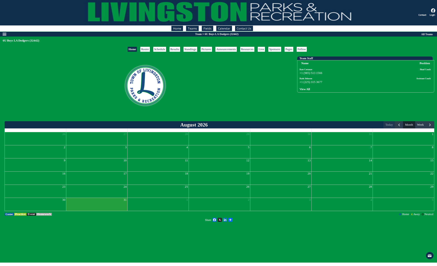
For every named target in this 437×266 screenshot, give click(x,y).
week (420, 124)
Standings (190, 49)
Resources (247, 49)
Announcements (226, 49)
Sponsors (274, 49)
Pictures (206, 49)
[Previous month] (399, 124)
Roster (145, 49)
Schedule (159, 49)
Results (174, 49)
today (389, 124)
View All (305, 89)
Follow (302, 49)
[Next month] (430, 124)
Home (132, 49)
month (409, 124)
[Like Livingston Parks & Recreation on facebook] (433, 11)
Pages (288, 49)
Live (261, 49)
